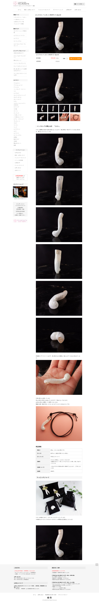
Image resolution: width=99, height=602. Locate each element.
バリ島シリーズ (17, 115)
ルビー (15, 131)
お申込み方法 (18, 152)
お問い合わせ (78, 9)
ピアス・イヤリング (18, 119)
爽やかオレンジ (17, 60)
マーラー (16, 125)
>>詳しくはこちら (20, 179)
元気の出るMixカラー (19, 53)
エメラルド (16, 93)
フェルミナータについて (44, 9)
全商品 (15, 137)
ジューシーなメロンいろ (20, 63)
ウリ (15, 91)
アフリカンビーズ (18, 85)
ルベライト (16, 38)
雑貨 (15, 145)
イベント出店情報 (19, 160)
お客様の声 (68, 9)
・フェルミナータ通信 (18, 23)
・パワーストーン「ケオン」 (20, 17)
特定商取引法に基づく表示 (50, 594)
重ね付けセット (17, 143)
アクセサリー (17, 83)
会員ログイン (18, 170)
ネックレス (16, 113)
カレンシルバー (17, 99)
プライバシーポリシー (62, 594)
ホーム (19, 9)
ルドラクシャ (17, 129)
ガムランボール (17, 97)
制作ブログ (16, 139)
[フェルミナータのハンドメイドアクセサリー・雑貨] (36, 3)
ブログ (15, 123)
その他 (15, 109)
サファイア (16, 107)
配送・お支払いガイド (29, 9)
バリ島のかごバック (18, 117)
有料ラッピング (56, 587)
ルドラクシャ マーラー (19, 35)
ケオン (15, 101)
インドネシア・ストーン (20, 89)
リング (15, 127)
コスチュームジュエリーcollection (20, 104)
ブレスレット (17, 121)
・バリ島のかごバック (18, 19)
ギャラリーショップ (58, 9)
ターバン (16, 111)
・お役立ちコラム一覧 (18, 21)
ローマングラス (17, 41)
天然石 (15, 141)
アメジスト (16, 87)
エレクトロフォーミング (20, 95)
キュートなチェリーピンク (20, 66)
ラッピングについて (19, 165)
